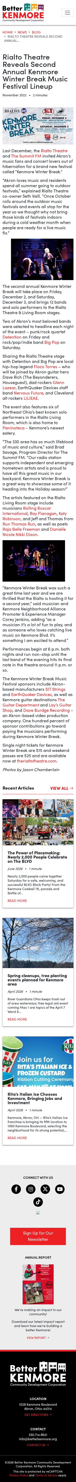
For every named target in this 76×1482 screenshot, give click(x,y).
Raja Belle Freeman (21, 529)
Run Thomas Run (19, 524)
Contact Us (36, 1445)
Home (8, 32)
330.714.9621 (38, 1434)
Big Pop (51, 342)
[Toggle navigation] (67, 12)
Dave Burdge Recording (46, 710)
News (22, 32)
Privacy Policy (19, 1475)
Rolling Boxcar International (27, 510)
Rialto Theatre (54, 150)
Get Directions (36, 1414)
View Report (36, 1337)
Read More (17, 900)
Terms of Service (46, 1475)
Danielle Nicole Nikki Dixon (34, 531)
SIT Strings (55, 689)
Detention (12, 337)
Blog (36, 32)
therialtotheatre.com (37, 760)
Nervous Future (28, 393)
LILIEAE (30, 398)
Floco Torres (45, 366)
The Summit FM (26, 156)
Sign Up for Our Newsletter (38, 1236)
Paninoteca (13, 427)
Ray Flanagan (43, 513)
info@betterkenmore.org (38, 1439)
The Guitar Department (34, 702)
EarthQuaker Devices (31, 694)
